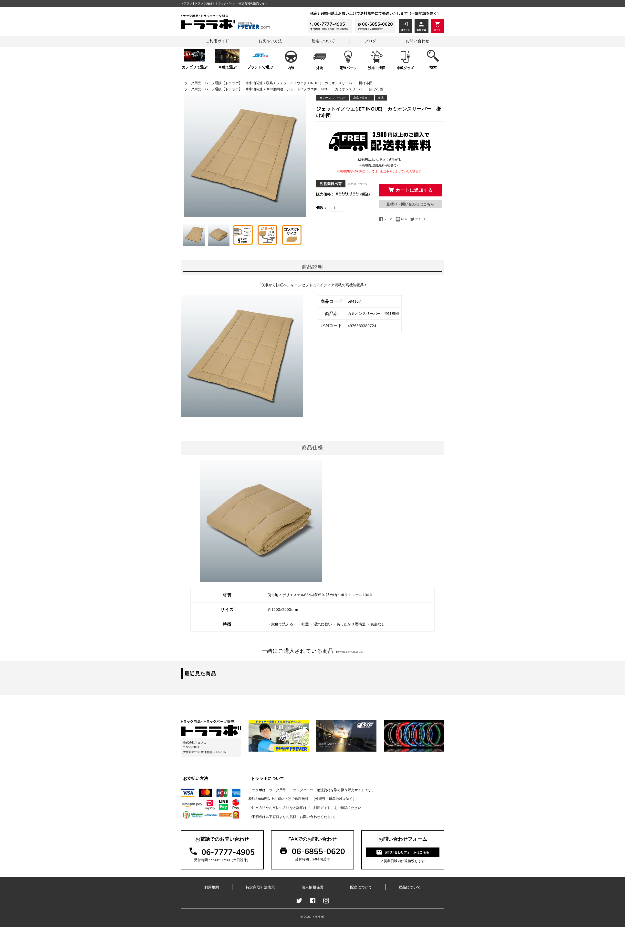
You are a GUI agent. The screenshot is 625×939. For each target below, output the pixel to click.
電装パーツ (348, 68)
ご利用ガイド (217, 41)
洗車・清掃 (376, 68)
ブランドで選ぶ (260, 67)
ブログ (370, 41)
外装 (319, 68)
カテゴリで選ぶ (195, 67)
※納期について (358, 184)
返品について (410, 887)
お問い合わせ (417, 41)
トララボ (318, 917)
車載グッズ (405, 68)
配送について (323, 41)
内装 (291, 68)
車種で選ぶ (227, 67)
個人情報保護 (312, 887)
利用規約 (211, 887)
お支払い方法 (270, 41)
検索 (433, 67)
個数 (319, 207)
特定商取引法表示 (260, 887)
